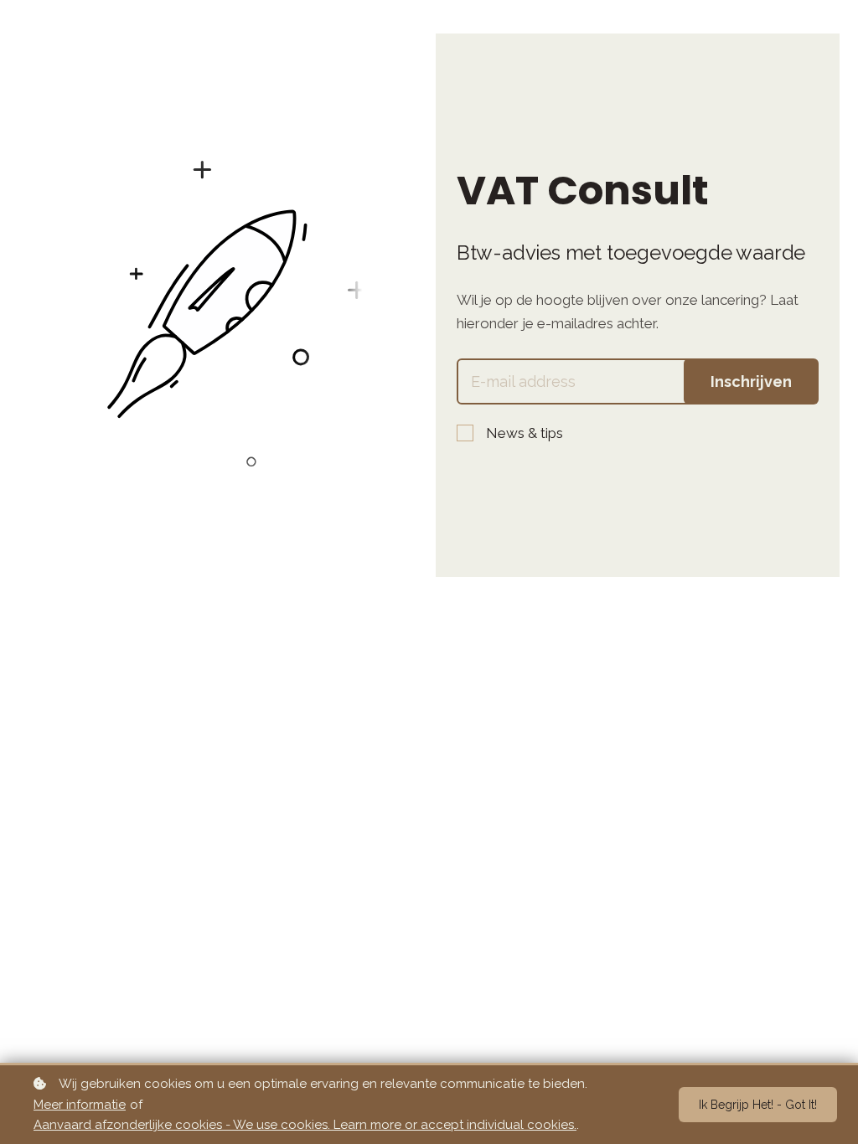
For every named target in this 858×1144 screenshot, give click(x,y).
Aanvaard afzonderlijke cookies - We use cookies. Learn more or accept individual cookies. (305, 1124)
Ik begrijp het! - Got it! (758, 1104)
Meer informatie (80, 1104)
